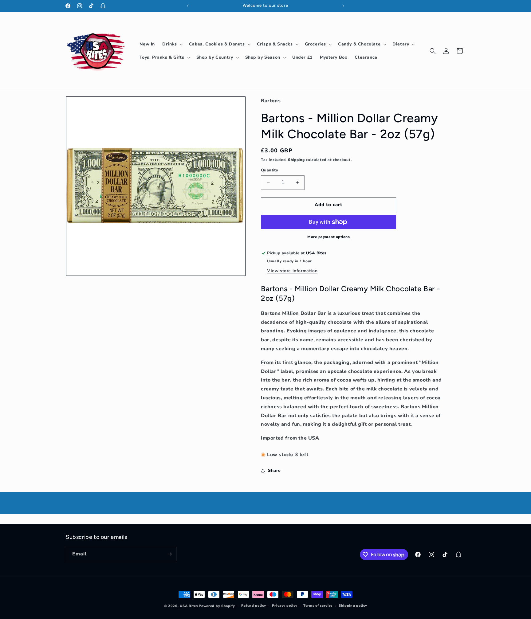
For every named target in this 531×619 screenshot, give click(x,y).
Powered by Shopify (217, 606)
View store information (292, 271)
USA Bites (189, 606)
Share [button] (274, 470)
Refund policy (253, 605)
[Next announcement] (343, 6)
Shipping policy (353, 605)
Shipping (296, 159)
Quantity (269, 170)
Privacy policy (284, 605)
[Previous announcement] (188, 6)
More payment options (328, 236)
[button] (172, 44)
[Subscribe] (169, 554)
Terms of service (317, 605)
